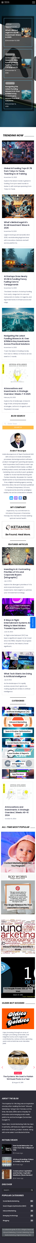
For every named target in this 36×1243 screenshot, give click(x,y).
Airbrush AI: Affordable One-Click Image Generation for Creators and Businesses (17, 809)
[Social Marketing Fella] (5, 2)
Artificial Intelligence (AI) (11, 25)
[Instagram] (16, 498)
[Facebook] (20, 498)
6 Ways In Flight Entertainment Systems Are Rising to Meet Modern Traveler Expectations (17, 624)
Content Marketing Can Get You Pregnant (18, 864)
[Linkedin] (11, 498)
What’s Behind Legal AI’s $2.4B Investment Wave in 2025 (13, 33)
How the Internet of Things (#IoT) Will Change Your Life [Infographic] (18, 1077)
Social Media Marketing (18, 743)
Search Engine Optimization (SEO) (18, 732)
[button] (2, 1067)
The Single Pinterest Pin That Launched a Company (18, 906)
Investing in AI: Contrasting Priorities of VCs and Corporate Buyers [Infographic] (17, 573)
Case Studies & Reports (18, 753)
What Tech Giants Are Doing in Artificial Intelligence (18, 675)
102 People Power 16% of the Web (18, 990)
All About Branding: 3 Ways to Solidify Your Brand (23, 1160)
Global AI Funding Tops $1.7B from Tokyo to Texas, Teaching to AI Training (18, 171)
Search (18, 427)
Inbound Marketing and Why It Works (18, 948)
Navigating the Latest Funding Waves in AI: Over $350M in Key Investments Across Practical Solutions (12, 93)
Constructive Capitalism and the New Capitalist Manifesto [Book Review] (22, 1173)
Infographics (18, 764)
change (18, 1073)
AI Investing (10, 54)
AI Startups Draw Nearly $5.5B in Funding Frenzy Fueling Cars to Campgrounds (12, 62)
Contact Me (33, 622)
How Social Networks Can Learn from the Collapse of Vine (23, 1148)
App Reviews (18, 774)
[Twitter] (24, 498)
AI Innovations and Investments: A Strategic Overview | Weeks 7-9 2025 (17, 391)
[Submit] (32, 1190)
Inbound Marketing (18, 722)
